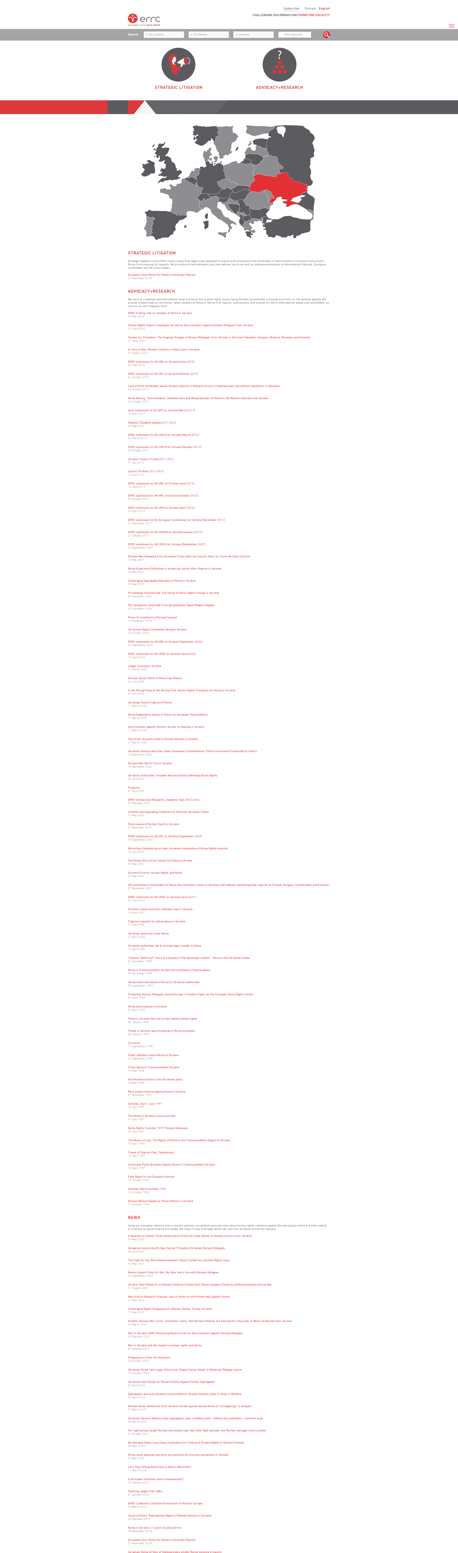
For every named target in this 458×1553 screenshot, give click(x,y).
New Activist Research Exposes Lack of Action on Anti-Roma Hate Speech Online (179, 1297)
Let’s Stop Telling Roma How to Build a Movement (159, 1467)
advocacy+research (279, 88)
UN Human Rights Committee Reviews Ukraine (157, 629)
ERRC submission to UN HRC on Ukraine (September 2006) (165, 642)
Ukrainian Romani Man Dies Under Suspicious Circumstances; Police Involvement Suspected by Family (192, 751)
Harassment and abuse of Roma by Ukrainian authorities (163, 982)
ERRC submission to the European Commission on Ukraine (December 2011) (176, 520)
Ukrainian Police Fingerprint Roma (150, 702)
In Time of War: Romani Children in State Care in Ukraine (163, 349)
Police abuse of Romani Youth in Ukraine (153, 824)
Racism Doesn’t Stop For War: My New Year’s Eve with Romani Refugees (173, 1272)
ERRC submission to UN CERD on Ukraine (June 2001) (162, 897)
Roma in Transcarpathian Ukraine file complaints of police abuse (169, 970)
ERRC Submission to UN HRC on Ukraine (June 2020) (161, 361)
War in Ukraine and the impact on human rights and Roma (164, 1345)
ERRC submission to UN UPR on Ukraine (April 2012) (161, 508)
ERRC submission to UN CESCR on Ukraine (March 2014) (163, 435)
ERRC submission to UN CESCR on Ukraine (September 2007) (167, 544)
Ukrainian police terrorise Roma (148, 933)
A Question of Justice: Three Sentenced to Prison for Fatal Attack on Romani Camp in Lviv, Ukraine (190, 1236)
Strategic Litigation (152, 253)
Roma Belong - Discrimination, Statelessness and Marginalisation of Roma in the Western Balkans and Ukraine (198, 398)
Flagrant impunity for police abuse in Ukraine (156, 921)
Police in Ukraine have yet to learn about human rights (162, 1018)
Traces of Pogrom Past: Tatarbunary (151, 1152)
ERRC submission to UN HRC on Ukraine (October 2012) (163, 495)
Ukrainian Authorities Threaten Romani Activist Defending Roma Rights (172, 775)
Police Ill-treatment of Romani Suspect (152, 617)
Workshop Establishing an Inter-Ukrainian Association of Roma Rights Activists (178, 848)
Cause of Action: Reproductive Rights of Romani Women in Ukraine (169, 1515)
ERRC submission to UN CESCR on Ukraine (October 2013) (164, 447)
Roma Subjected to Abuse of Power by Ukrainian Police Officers (168, 714)
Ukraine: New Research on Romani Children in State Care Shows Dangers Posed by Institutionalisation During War (200, 1284)
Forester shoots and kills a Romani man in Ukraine (160, 909)
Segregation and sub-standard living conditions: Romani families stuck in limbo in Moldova (184, 1394)
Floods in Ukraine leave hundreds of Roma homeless (161, 1031)
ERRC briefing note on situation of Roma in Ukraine (160, 313)
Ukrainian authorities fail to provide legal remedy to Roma (164, 945)
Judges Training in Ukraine (144, 666)
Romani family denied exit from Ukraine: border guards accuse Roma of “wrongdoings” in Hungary (190, 1406)
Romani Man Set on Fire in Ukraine (150, 763)
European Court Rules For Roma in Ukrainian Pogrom (162, 275)
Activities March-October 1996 (147, 1189)
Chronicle (134, 1043)
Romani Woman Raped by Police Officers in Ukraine (160, 1201)
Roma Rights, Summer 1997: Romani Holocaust (158, 1128)
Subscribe (291, 8)
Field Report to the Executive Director (151, 1177)
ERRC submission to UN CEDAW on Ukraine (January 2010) (165, 532)
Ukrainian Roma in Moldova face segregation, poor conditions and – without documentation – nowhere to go (195, 1418)
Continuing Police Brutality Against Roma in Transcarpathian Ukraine (171, 1164)
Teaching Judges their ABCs (145, 1491)
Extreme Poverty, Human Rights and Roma (155, 873)
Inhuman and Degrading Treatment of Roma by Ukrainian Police (168, 812)
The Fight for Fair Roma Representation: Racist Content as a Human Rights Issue (179, 1260)
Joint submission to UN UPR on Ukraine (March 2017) (161, 410)
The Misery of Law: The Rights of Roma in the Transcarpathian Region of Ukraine (179, 1140)
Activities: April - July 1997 (145, 1104)
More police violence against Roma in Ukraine (156, 1091)
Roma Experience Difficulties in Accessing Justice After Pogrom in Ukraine (174, 568)
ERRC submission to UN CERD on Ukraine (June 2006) (162, 654)
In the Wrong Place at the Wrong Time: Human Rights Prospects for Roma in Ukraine (181, 690)
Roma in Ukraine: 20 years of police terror (155, 1528)
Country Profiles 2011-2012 (146, 471)
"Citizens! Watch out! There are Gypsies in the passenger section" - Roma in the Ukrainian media (189, 958)
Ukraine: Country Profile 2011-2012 (151, 459)
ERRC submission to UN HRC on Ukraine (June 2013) (161, 483)
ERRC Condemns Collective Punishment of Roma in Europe (165, 1503)
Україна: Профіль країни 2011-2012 (152, 422)
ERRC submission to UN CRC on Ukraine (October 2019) (163, 374)
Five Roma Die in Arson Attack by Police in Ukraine (160, 860)
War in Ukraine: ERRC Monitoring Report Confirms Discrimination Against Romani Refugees (185, 1333)
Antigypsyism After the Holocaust (149, 1357)
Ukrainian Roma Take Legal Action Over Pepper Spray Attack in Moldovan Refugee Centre (185, 1369)
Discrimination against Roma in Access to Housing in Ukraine (166, 727)
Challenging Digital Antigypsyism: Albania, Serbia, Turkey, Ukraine (170, 1309)
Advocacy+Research (151, 291)
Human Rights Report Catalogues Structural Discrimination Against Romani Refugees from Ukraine (190, 325)
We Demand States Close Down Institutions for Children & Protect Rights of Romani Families (186, 1442)
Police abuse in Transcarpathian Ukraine (153, 1067)
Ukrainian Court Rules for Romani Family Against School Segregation (171, 1382)
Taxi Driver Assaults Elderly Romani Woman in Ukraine (163, 739)
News (134, 1218)
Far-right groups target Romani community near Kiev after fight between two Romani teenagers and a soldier (197, 1430)
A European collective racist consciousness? (156, 1479)
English (324, 8)
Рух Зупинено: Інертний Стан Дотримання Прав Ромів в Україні (171, 605)
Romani (310, 8)
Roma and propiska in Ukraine (147, 1006)
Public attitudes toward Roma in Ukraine (153, 1055)
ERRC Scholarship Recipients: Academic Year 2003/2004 (164, 800)
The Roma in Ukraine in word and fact (152, 1116)
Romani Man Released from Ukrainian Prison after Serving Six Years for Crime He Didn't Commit (189, 556)
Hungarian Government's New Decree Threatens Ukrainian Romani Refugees (176, 1248)
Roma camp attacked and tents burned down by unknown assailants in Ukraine (178, 1455)
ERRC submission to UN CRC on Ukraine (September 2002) (165, 836)
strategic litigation (179, 88)
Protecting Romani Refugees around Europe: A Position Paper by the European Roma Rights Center (190, 994)
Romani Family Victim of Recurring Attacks (155, 678)
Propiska (133, 787)
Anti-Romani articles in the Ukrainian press (155, 1079)
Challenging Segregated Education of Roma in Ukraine (162, 581)
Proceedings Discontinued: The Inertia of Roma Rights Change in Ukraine (173, 593)
